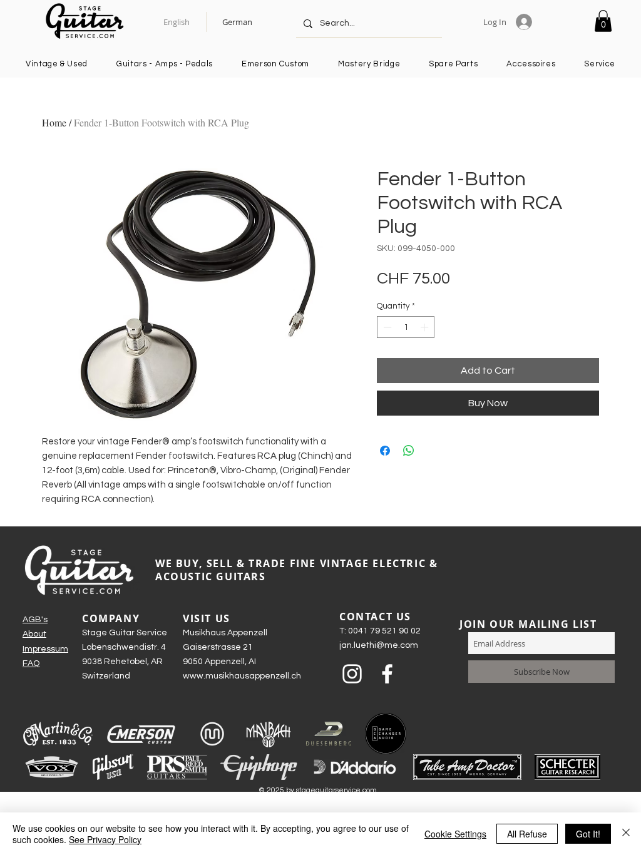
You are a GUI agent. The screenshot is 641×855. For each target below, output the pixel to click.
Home (54, 122)
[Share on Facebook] (384, 450)
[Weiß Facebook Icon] (387, 674)
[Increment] (425, 327)
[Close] (625, 833)
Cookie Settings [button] (455, 833)
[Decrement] (386, 327)
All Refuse (527, 833)
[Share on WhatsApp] (408, 450)
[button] (603, 21)
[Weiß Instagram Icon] (352, 674)
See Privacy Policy (105, 839)
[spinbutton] (406, 327)
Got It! (588, 833)
